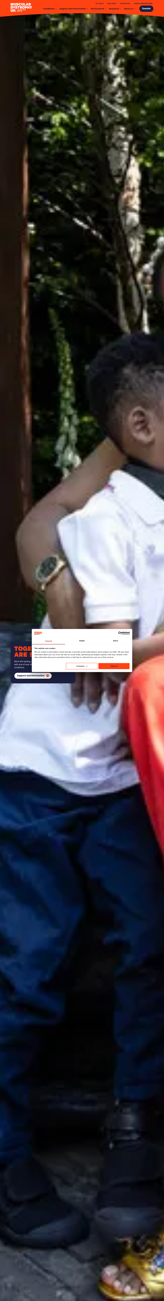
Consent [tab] (48, 641)
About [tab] (115, 641)
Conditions (48, 8)
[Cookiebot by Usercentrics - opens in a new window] (120, 633)
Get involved (97, 8)
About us (128, 8)
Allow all (114, 666)
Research (114, 8)
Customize (80, 666)
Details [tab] (82, 641)
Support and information (72, 8)
